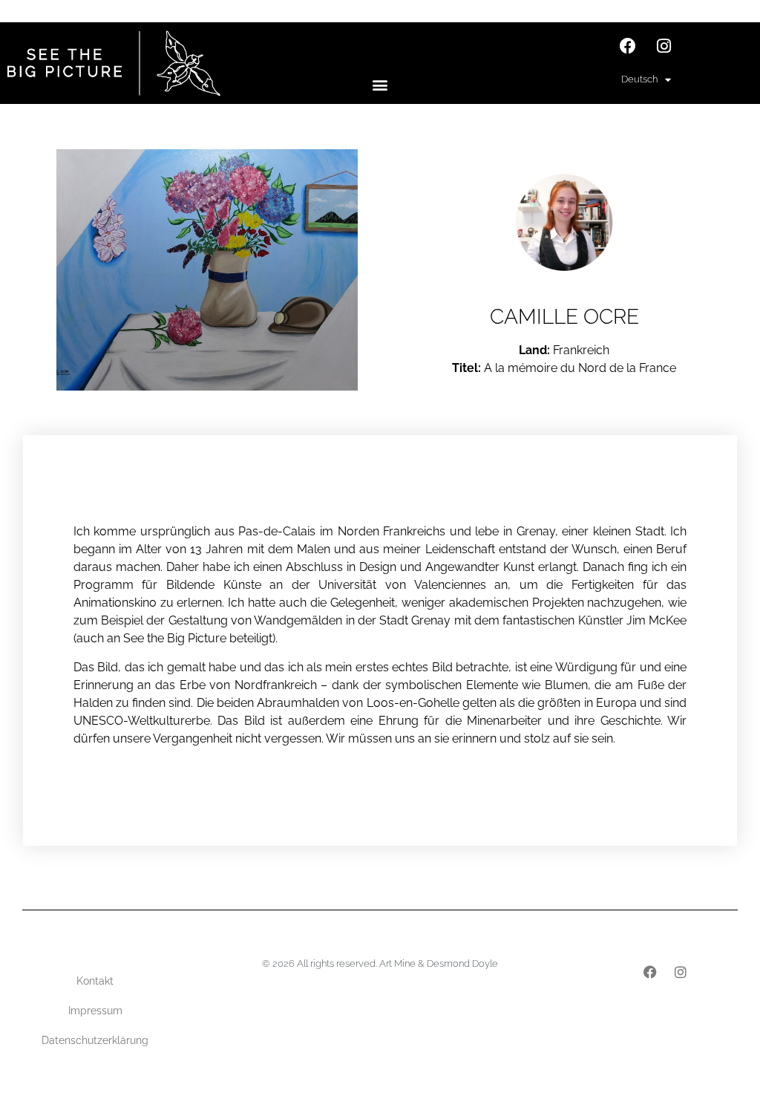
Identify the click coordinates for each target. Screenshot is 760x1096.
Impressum (95, 1011)
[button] (379, 84)
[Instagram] (664, 46)
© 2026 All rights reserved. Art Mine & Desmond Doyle (380, 963)
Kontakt (95, 981)
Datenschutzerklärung (95, 1040)
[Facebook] (628, 46)
